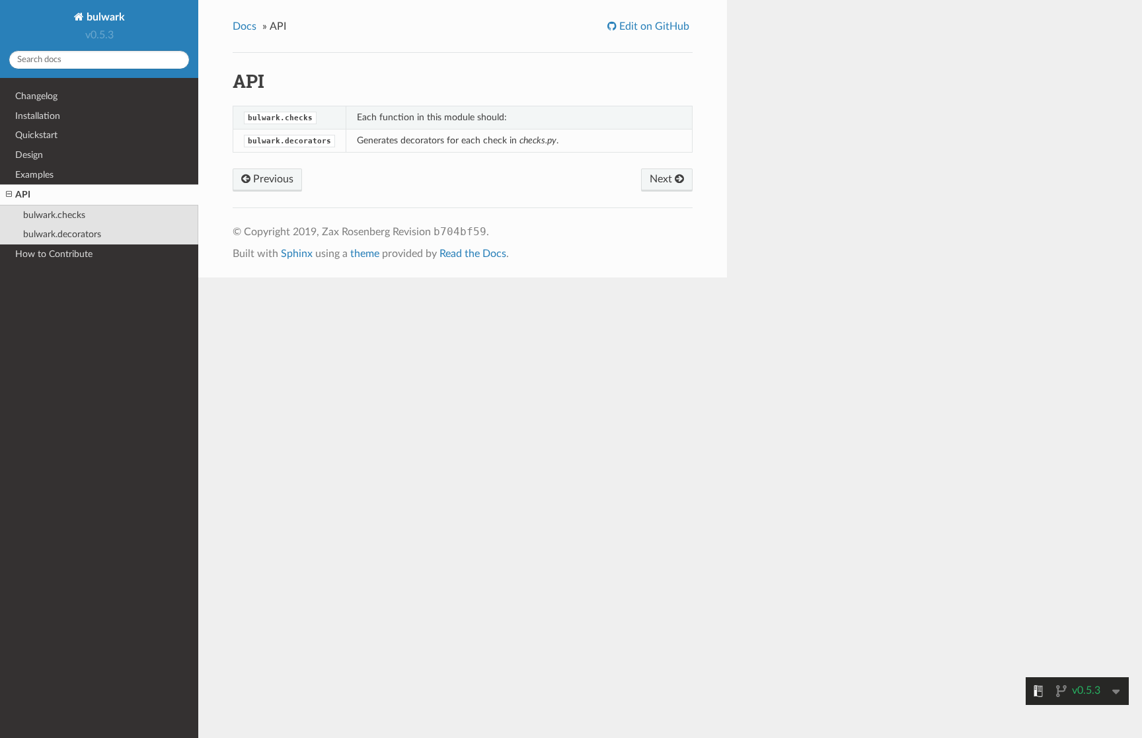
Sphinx (297, 253)
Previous (271, 179)
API (22, 195)
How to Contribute (54, 254)
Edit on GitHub (653, 26)
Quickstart (36, 135)
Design (29, 155)
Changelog (36, 96)
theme (364, 253)
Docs (244, 26)
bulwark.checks (54, 215)
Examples (34, 175)
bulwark (104, 17)
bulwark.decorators (62, 234)
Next (662, 179)
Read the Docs (472, 253)
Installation (37, 116)
